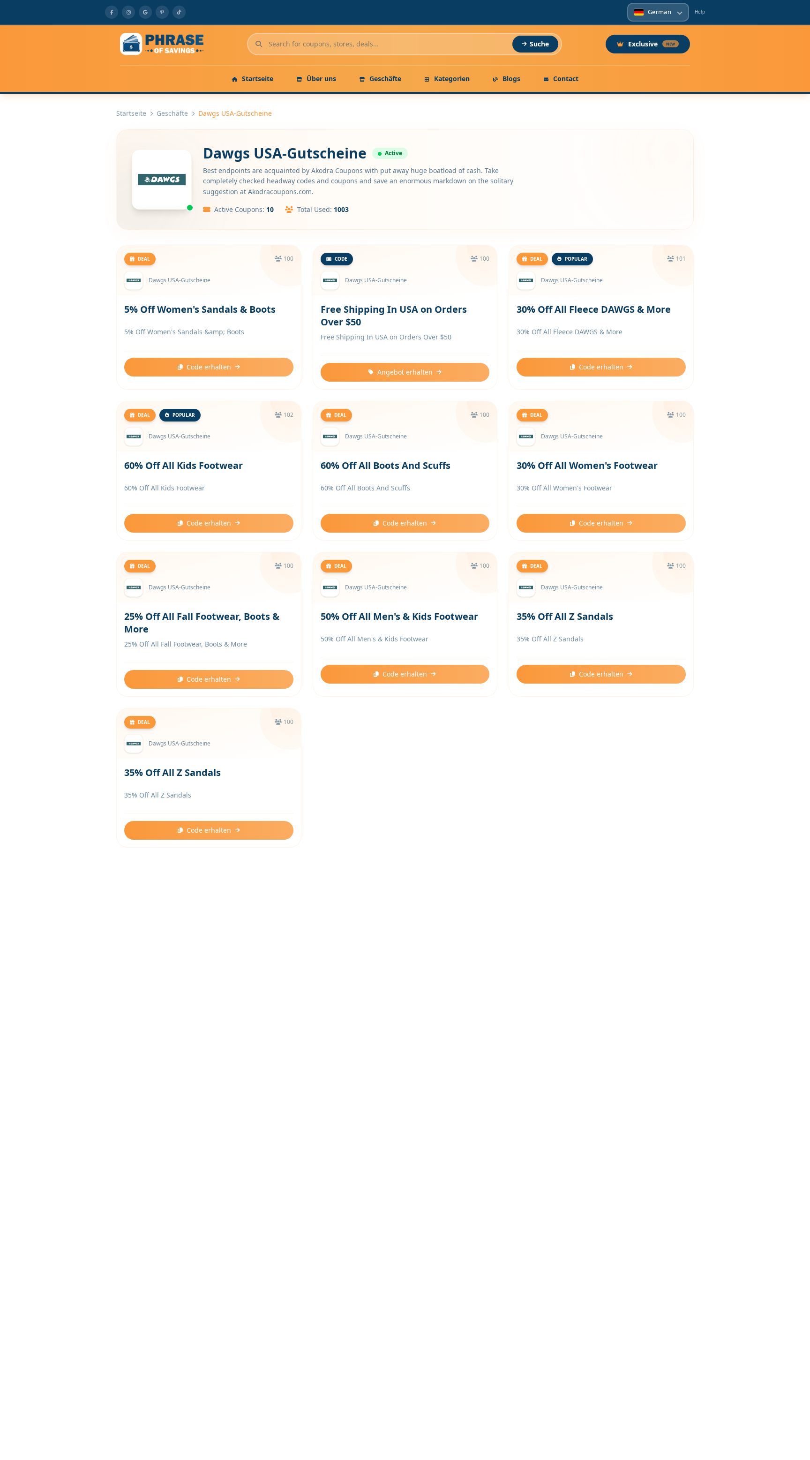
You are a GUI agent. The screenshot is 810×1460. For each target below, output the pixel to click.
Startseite (256, 78)
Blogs (510, 78)
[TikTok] (179, 12)
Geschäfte (384, 78)
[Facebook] (111, 12)
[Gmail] (145, 12)
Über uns (320, 78)
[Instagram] (128, 12)
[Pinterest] (162, 12)
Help (700, 11)
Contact (564, 78)
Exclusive (651, 43)
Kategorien (451, 78)
